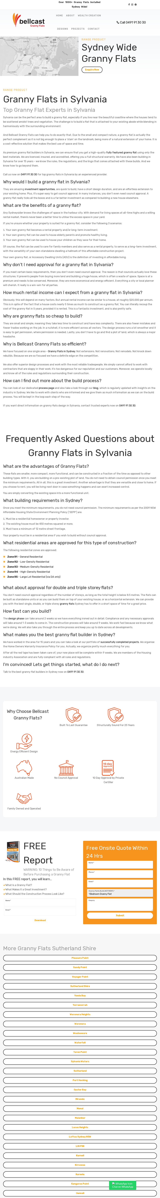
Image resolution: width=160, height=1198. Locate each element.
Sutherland (80, 1080)
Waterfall (80, 1052)
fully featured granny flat (121, 152)
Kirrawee (80, 1174)
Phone (92, 881)
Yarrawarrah (80, 1014)
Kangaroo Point (80, 1193)
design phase (16, 618)
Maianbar (80, 1127)
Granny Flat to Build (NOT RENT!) (101, 900)
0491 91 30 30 (29, 174)
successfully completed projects (119, 642)
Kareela (80, 1183)
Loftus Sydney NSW (80, 1146)
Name (91, 872)
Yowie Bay (80, 1005)
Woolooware (80, 1042)
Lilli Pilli (80, 1155)
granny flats (67, 603)
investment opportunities (40, 189)
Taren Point (80, 1061)
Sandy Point (80, 976)
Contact (94, 29)
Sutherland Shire (80, 995)
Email (91, 891)
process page (46, 388)
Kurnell (80, 1165)
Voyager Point (80, 986)
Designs (62, 29)
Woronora (80, 1033)
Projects (78, 29)
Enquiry (92, 909)
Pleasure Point (80, 967)
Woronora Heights (80, 1023)
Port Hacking (80, 1089)
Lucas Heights (80, 1136)
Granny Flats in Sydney (61, 351)
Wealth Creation (89, 15)
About (70, 15)
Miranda (80, 1108)
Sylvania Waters (80, 1070)
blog (95, 388)
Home (59, 15)
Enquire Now (92, 69)
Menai (80, 1117)
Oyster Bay (80, 1099)
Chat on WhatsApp (122, 1186)
